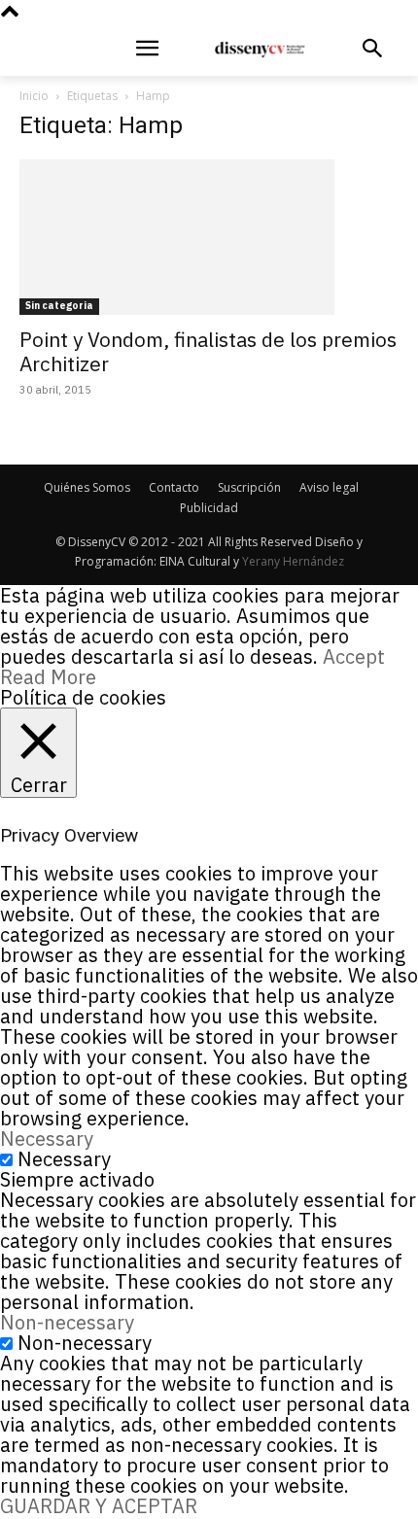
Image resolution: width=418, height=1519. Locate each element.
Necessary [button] (46, 1138)
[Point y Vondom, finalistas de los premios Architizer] (209, 237)
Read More (48, 677)
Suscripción (249, 487)
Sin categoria (59, 305)
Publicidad (209, 508)
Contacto (174, 487)
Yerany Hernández (293, 561)
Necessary (64, 1159)
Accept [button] (354, 656)
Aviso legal (329, 487)
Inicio (34, 95)
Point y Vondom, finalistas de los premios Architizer (208, 351)
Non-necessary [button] (67, 1322)
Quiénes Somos (87, 487)
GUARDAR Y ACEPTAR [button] (98, 1506)
